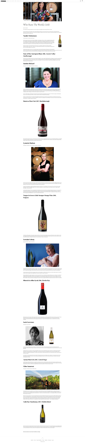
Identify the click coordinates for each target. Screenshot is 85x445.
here (39, 431)
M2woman (42, 441)
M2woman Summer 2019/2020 (27, 20)
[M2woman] (3, 1)
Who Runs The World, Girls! (36, 24)
